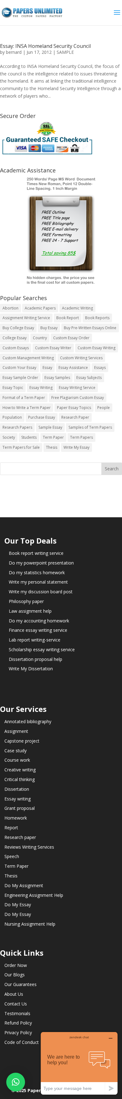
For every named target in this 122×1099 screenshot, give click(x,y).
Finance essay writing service (38, 630)
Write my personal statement (38, 582)
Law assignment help (30, 611)
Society (9, 437)
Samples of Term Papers (90, 427)
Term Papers (81, 437)
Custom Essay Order (71, 337)
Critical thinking (19, 779)
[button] (15, 1082)
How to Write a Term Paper (27, 407)
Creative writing (20, 770)
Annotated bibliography (27, 721)
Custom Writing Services (81, 357)
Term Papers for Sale (21, 447)
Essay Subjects (89, 377)
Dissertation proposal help (35, 659)
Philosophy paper (26, 601)
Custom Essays (16, 347)
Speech (11, 856)
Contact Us (15, 1004)
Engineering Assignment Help (33, 895)
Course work (17, 760)
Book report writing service (36, 553)
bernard (14, 52)
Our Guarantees (20, 984)
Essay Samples (57, 377)
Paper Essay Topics (74, 407)
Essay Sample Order (20, 377)
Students (29, 437)
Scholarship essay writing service (42, 649)
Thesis (51, 447)
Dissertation (16, 789)
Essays (100, 367)
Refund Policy (18, 1023)
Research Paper (75, 417)
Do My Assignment (23, 885)
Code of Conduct (21, 1042)
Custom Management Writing (28, 357)
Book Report (67, 317)
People (103, 407)
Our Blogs (14, 975)
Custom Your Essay (19, 367)
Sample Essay (50, 427)
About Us (13, 994)
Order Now (15, 965)
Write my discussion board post (41, 592)
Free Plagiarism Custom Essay (77, 397)
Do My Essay (17, 904)
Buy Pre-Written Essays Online (90, 327)
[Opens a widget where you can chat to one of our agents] (79, 1063)
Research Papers (17, 427)
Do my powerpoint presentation (41, 563)
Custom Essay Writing (96, 347)
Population (12, 417)
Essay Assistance (73, 367)
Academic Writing (77, 308)
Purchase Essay (41, 417)
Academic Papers (40, 308)
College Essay (15, 337)
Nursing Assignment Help (29, 924)
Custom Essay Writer (53, 347)
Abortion (10, 308)
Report (11, 828)
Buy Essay (49, 327)
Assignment (16, 731)
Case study (15, 751)
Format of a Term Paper (24, 397)
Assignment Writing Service (26, 317)
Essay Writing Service (77, 387)
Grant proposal (19, 808)
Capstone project (21, 741)
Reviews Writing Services (29, 847)
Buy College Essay (18, 327)
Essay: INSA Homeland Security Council (45, 46)
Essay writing (17, 799)
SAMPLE (65, 52)
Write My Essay (76, 447)
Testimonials (17, 1013)
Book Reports (97, 317)
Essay (47, 367)
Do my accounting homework (39, 621)
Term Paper (53, 437)
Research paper (20, 837)
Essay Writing (41, 387)
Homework (15, 818)
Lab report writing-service (34, 640)
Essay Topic (13, 387)
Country (40, 337)
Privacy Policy (18, 1032)
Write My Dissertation (31, 669)
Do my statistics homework (37, 572)
